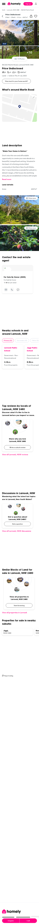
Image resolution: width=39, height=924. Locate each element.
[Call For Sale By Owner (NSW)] (12, 289)
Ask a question (17, 524)
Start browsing (19, 605)
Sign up (28, 4)
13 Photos (21, 59)
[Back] (2, 16)
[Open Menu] (3, 3)
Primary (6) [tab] (8, 340)
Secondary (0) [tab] (22, 340)
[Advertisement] (19, 133)
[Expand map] (33, 97)
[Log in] (36, 3)
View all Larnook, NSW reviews (15, 454)
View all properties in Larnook (14, 612)
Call (28, 921)
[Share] (31, 16)
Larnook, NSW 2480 (13, 10)
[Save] (35, 16)
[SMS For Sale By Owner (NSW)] (18, 289)
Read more (6, 179)
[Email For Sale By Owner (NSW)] (6, 289)
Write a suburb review (17, 447)
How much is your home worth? (16, 81)
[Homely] (19, 911)
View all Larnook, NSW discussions (16, 531)
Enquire (11, 921)
